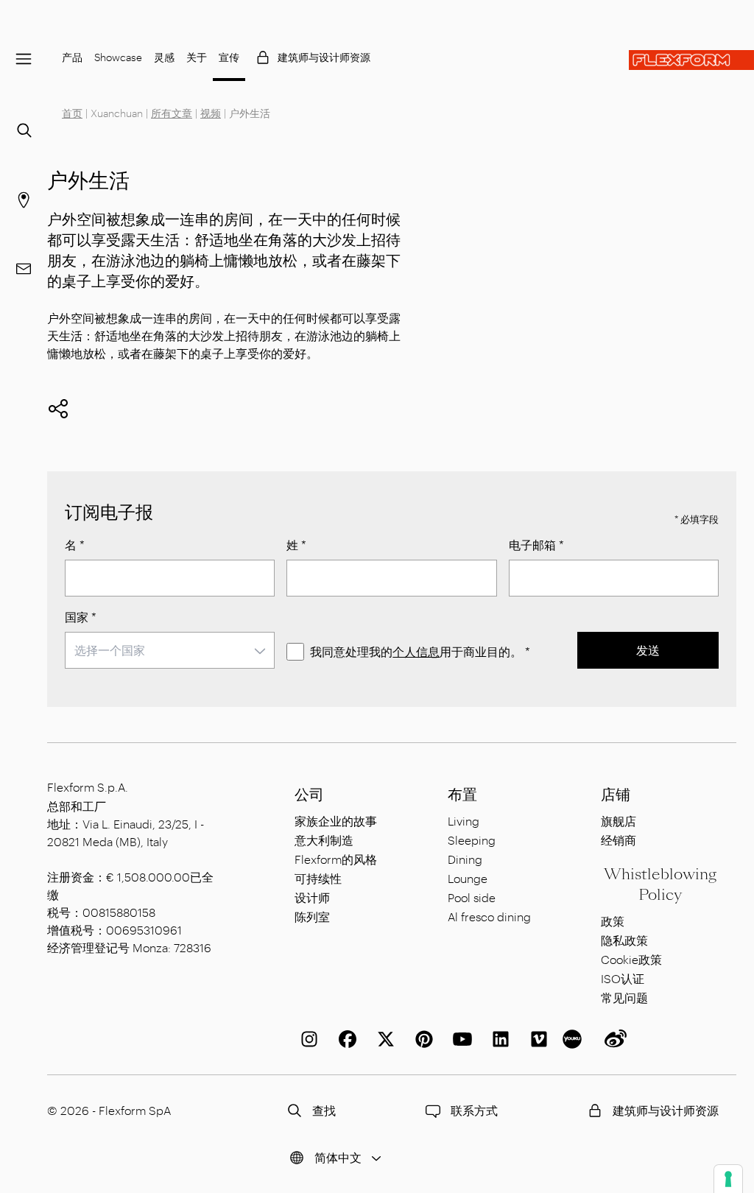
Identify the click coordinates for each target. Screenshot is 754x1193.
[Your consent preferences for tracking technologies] (728, 1179)
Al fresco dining (489, 916)
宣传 (229, 57)
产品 (72, 57)
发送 (648, 650)
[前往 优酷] (574, 1039)
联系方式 (474, 1110)
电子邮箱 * (536, 545)
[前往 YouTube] (459, 1039)
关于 (196, 57)
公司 (309, 795)
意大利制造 (324, 840)
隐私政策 (624, 940)
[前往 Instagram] (306, 1039)
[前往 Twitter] (383, 1039)
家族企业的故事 (336, 821)
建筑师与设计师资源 (324, 57)
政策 (612, 921)
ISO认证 (622, 978)
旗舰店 (618, 821)
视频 (210, 113)
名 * (75, 545)
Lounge (467, 878)
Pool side (472, 897)
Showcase (118, 57)
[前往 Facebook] (344, 1039)
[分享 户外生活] (58, 409)
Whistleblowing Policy (660, 884)
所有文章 (171, 113)
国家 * (80, 617)
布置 (462, 795)
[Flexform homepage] (691, 60)
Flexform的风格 (336, 859)
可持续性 (318, 878)
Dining (465, 859)
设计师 (312, 897)
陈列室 (312, 916)
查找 (324, 1110)
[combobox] (170, 650)
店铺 (615, 795)
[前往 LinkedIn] (498, 1039)
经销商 (618, 840)
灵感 (164, 57)
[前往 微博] (612, 1039)
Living (463, 821)
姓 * (296, 545)
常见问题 (624, 997)
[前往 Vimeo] (536, 1039)
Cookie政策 (631, 959)
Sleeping (472, 840)
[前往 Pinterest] (421, 1039)
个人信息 (416, 651)
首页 (72, 113)
